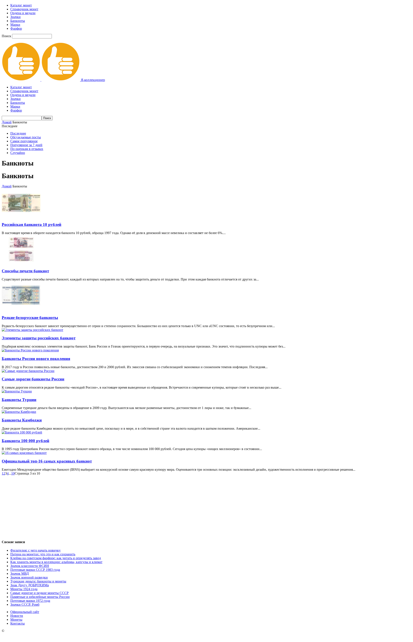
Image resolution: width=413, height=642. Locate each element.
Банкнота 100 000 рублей (25, 440)
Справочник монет (24, 9)
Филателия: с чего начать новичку (35, 550)
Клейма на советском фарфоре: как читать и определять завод (55, 558)
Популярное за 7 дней (26, 145)
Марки (15, 24)
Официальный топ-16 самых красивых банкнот (47, 461)
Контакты (17, 623)
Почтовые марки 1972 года (30, 600)
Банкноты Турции (19, 399)
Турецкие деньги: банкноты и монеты (38, 581)
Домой (7, 122)
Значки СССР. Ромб (24, 604)
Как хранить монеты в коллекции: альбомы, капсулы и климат (56, 562)
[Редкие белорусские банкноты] (21, 309)
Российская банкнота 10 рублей (31, 224)
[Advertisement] (206, 505)
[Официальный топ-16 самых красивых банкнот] (24, 453)
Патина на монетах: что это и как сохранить (42, 554)
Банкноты (17, 21)
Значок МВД (19, 573)
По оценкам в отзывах (26, 149)
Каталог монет (21, 5)
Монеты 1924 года (23, 589)
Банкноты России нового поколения (36, 358)
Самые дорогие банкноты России (33, 379)
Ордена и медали (22, 13)
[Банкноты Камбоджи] (19, 412)
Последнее (18, 133)
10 (13, 473)
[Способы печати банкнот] (21, 263)
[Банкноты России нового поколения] (30, 350)
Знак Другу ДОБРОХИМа (29, 585)
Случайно (17, 153)
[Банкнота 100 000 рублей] (22, 432)
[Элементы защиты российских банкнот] (32, 330)
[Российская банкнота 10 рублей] (21, 216)
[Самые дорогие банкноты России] (28, 371)
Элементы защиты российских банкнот (39, 338)
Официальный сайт (24, 612)
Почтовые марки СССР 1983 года (35, 570)
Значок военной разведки (29, 577)
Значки (15, 17)
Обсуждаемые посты (25, 137)
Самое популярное (24, 141)
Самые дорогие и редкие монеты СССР (39, 593)
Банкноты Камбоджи (22, 420)
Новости (16, 615)
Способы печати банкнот (25, 271)
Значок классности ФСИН (29, 566)
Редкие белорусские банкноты (30, 317)
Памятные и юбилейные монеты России (40, 597)
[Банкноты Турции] (17, 391)
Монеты (16, 619)
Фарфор (16, 28)
